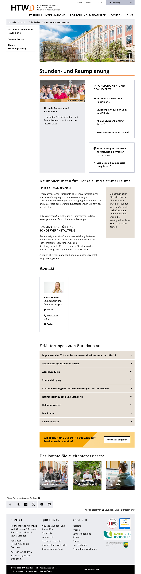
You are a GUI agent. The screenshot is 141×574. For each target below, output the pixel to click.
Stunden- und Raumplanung (120, 509)
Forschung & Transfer (88, 15)
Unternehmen (80, 545)
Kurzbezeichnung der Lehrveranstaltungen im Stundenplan (75, 388)
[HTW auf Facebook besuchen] (122, 569)
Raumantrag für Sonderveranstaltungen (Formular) (112, 150)
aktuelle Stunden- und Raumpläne (119, 210)
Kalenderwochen (51, 405)
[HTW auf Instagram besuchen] (111, 569)
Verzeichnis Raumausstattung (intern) (111, 164)
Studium (35, 15)
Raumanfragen (16, 39)
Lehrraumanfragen (49, 193)
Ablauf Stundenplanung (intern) (110, 122)
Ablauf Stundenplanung (17, 47)
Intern (79, 3)
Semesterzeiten (50, 421)
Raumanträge (47, 236)
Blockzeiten (48, 413)
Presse (76, 529)
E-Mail (50, 324)
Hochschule (118, 15)
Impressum (18, 571)
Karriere (77, 525)
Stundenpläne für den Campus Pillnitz (112, 111)
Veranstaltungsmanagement (113, 132)
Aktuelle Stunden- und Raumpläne (20, 31)
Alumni (76, 541)
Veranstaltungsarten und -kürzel (60, 363)
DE (98, 3)
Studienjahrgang (51, 380)
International (55, 15)
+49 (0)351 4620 (23, 552)
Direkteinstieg (114, 3)
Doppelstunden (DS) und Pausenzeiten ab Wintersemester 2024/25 (79, 355)
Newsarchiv (48, 537)
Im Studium (35, 22)
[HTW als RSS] (105, 569)
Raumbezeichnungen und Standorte (62, 396)
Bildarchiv (47, 533)
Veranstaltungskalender (54, 545)
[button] (39, 498)
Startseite (12, 22)
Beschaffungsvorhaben (85, 549)
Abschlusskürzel (51, 371)
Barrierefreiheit (46, 571)
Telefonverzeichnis (51, 541)
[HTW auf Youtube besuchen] (127, 569)
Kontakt (89, 3)
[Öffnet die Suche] (132, 15)
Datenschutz (31, 571)
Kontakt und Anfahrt (52, 549)
